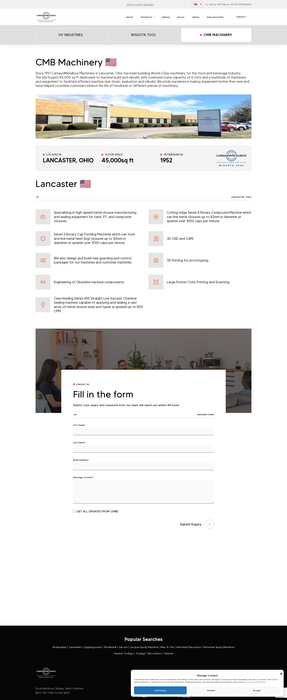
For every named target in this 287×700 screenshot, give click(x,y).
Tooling (140, 653)
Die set (123, 647)
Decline (211, 690)
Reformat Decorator (189, 647)
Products (146, 17)
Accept (257, 690)
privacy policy (250, 682)
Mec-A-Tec (167, 647)
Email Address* (81, 460)
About (129, 17)
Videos (195, 17)
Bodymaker (59, 647)
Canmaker (75, 647)
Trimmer (168, 653)
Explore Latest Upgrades (140, 4)
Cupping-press (92, 647)
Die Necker (110, 647)
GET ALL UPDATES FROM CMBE (97, 511)
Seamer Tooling (123, 653)
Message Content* (83, 477)
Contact (241, 17)
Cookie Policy (261, 682)
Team (144, 696)
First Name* (79, 425)
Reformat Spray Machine (218, 647)
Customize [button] (160, 690)
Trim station (154, 653)
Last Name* (79, 442)
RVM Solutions (215, 17)
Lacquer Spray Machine (144, 647)
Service (166, 17)
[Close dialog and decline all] (281, 672)
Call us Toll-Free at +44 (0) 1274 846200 (230, 4)
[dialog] (207, 683)
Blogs (180, 17)
